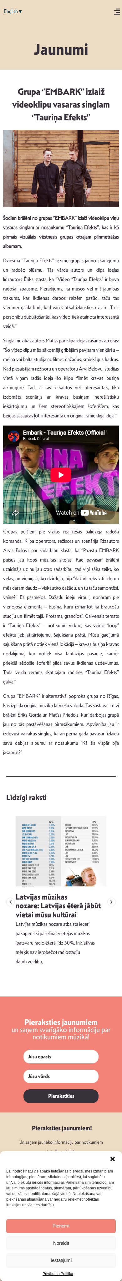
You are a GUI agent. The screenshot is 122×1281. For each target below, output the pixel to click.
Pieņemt (61, 1225)
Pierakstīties (61, 1096)
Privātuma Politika (58, 1274)
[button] (112, 1159)
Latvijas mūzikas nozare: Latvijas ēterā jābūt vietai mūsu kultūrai (58, 906)
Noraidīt (61, 1243)
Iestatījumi (61, 1260)
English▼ (13, 11)
